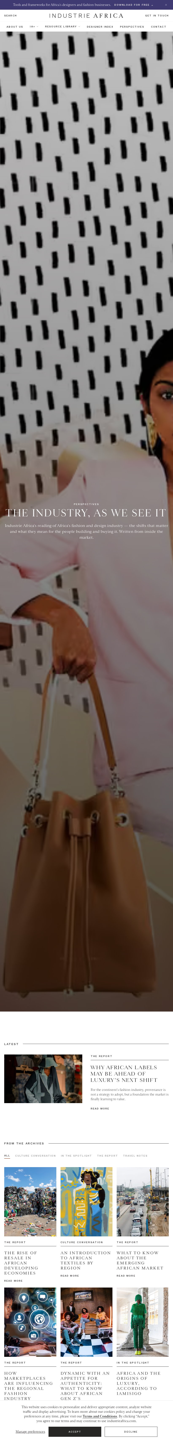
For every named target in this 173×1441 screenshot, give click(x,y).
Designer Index (100, 26)
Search (10, 15)
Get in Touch (157, 15)
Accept (75, 1431)
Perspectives (132, 26)
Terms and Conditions (100, 1416)
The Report (107, 1155)
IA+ (32, 26)
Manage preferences (30, 1432)
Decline (131, 1431)
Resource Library (61, 26)
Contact (158, 26)
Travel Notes (135, 1155)
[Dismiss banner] (166, 5)
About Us (15, 26)
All (7, 1155)
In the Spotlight (76, 1155)
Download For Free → (134, 4)
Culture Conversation (35, 1155)
